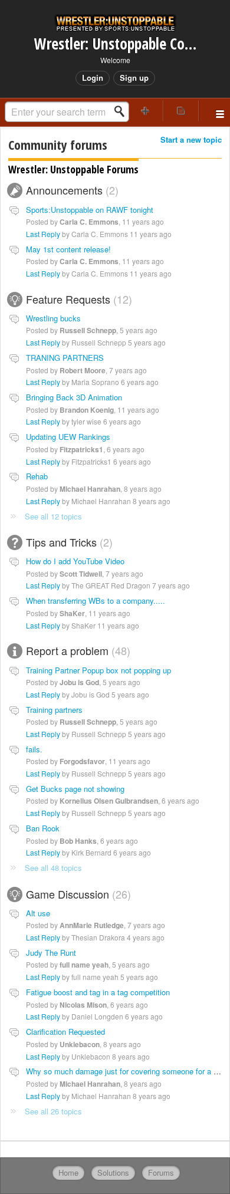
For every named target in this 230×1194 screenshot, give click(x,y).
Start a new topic (191, 139)
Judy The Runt (51, 952)
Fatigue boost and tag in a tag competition (98, 992)
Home (68, 1172)
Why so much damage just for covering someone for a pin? (127, 1071)
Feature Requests (77, 299)
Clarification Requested (65, 1031)
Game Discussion (76, 894)
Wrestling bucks (53, 318)
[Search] (123, 111)
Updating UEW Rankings (68, 436)
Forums (161, 1172)
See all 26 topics (53, 1111)
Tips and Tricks (67, 542)
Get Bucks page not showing (75, 788)
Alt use (38, 913)
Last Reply (43, 234)
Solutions (113, 1172)
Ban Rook (43, 828)
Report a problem (76, 650)
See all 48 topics (53, 867)
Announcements (70, 190)
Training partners (54, 709)
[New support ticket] (145, 110)
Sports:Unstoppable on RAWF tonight (89, 209)
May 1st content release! (68, 249)
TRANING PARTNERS (65, 357)
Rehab (37, 476)
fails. (34, 749)
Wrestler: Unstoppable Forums (73, 169)
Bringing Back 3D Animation (74, 397)
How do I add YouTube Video (75, 561)
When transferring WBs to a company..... (95, 600)
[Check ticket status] (181, 110)
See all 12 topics (53, 516)
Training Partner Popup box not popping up (98, 670)
